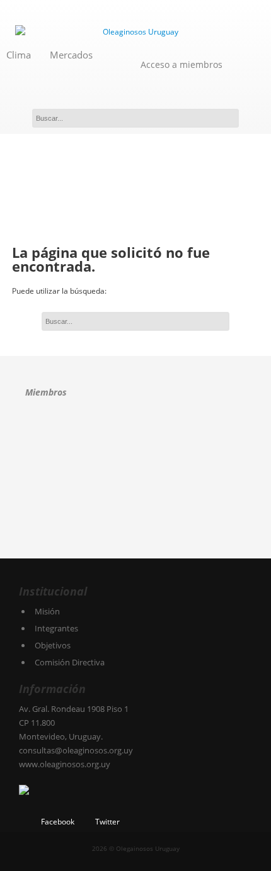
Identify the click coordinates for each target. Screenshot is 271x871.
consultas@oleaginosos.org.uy (76, 750)
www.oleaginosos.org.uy (64, 764)
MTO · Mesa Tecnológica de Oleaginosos (129, 480)
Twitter (107, 821)
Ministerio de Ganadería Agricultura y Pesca (201, 480)
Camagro (105, 436)
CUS (179, 437)
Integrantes (56, 628)
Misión (47, 611)
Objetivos (53, 645)
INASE (56, 480)
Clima (18, 54)
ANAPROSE (45, 437)
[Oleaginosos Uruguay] (135, 32)
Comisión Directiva (70, 662)
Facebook (57, 821)
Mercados (71, 54)
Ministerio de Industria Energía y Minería (55, 524)
